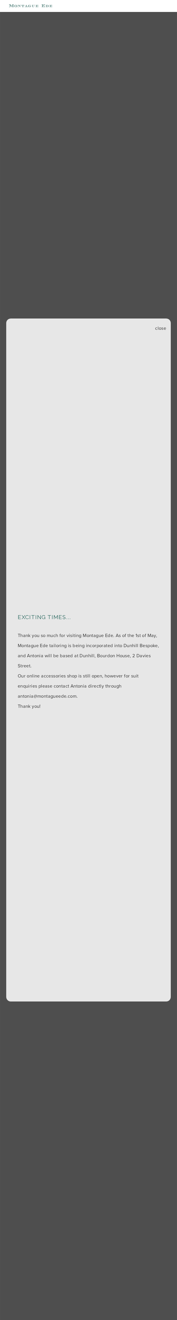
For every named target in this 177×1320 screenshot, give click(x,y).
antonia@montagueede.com (47, 696)
